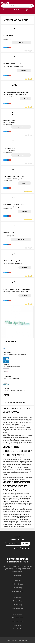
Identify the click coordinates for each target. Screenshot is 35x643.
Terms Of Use (17, 601)
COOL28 (24, 183)
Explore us (6, 9)
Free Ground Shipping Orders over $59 (16, 92)
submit (25, 544)
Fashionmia (7, 376)
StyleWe (6, 400)
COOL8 (24, 267)
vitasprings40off (21, 127)
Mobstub (6, 364)
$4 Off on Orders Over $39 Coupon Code (16, 289)
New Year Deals (17, 621)
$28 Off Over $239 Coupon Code (13, 176)
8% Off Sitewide (8, 35)
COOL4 (24, 295)
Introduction (17, 580)
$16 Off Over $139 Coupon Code (13, 204)
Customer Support (17, 608)
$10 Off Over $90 (8, 233)
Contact (16, 10)
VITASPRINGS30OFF (21, 155)
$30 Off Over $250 (9, 148)
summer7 (24, 70)
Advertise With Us (17, 591)
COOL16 (24, 211)
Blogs (26, 10)
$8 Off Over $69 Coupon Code (13, 261)
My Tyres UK (7, 352)
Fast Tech (7, 388)
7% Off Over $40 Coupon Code (13, 64)
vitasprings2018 (21, 42)
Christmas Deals (17, 618)
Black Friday (17, 625)
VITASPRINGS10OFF (21, 239)
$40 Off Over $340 (9, 120)
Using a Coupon (17, 584)
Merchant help (17, 588)
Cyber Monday (17, 629)
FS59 (25, 98)
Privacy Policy (17, 604)
